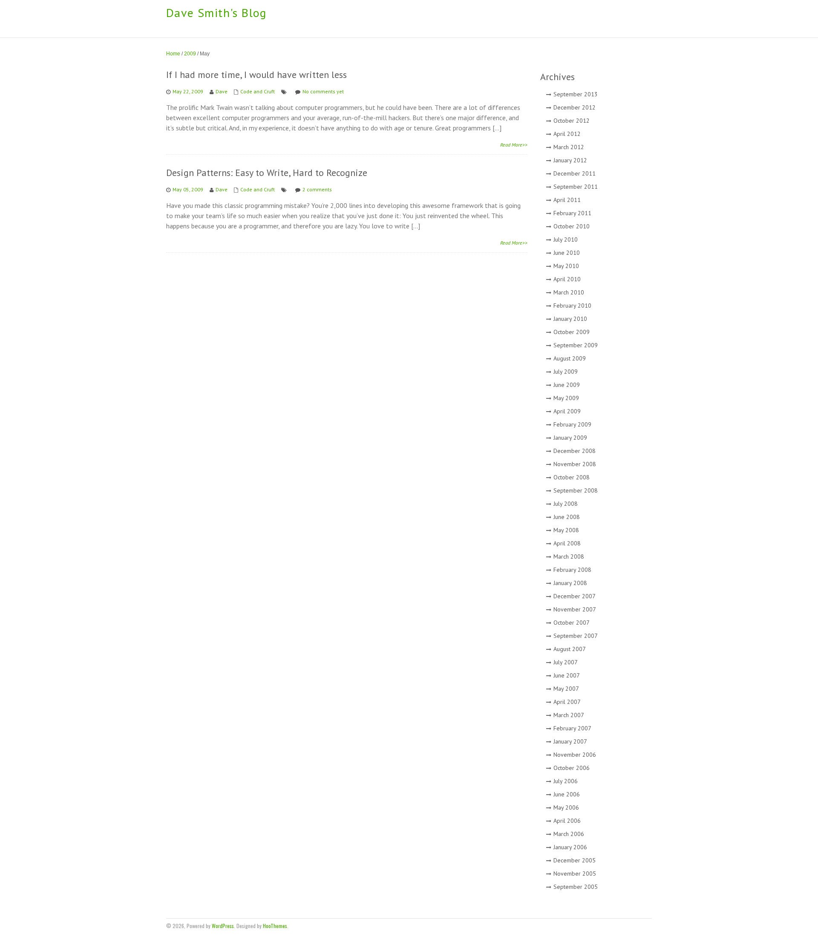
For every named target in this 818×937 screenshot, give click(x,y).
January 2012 (570, 160)
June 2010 (566, 253)
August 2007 (569, 649)
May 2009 (566, 398)
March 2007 (568, 715)
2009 (190, 54)
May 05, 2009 (188, 189)
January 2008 (570, 583)
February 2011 (572, 213)
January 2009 (570, 437)
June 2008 (566, 517)
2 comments (317, 189)
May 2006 (566, 807)
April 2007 (567, 702)
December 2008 (574, 451)
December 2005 (574, 860)
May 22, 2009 (188, 91)
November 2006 (574, 754)
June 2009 (566, 385)
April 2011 (567, 200)
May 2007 (566, 688)
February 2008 (572, 570)
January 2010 (570, 319)
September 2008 (575, 490)
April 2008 (567, 543)
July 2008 (565, 503)
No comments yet (323, 91)
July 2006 (565, 781)
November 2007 (574, 609)
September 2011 (575, 186)
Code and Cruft (257, 91)
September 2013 (575, 94)
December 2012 (574, 107)
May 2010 (566, 266)
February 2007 (572, 728)
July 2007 (565, 662)
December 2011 (574, 173)
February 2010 (572, 305)
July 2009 (565, 371)
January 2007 (570, 741)
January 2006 (570, 847)
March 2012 (568, 147)
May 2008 (566, 530)
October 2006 (571, 768)
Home (173, 54)
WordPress (223, 925)
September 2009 (575, 345)
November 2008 (574, 464)
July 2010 (565, 239)
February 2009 (572, 424)
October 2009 (571, 332)
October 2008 (571, 477)
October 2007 (571, 622)
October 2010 (571, 226)
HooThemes (275, 925)
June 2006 (566, 794)
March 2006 (568, 834)
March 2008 (568, 556)
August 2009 (569, 358)
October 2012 (571, 120)
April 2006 (567, 821)
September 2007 (575, 636)
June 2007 (566, 675)
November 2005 (574, 873)
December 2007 (574, 596)
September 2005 (575, 887)
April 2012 (567, 134)
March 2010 (568, 292)
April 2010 (567, 279)
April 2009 (567, 411)
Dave (222, 91)
